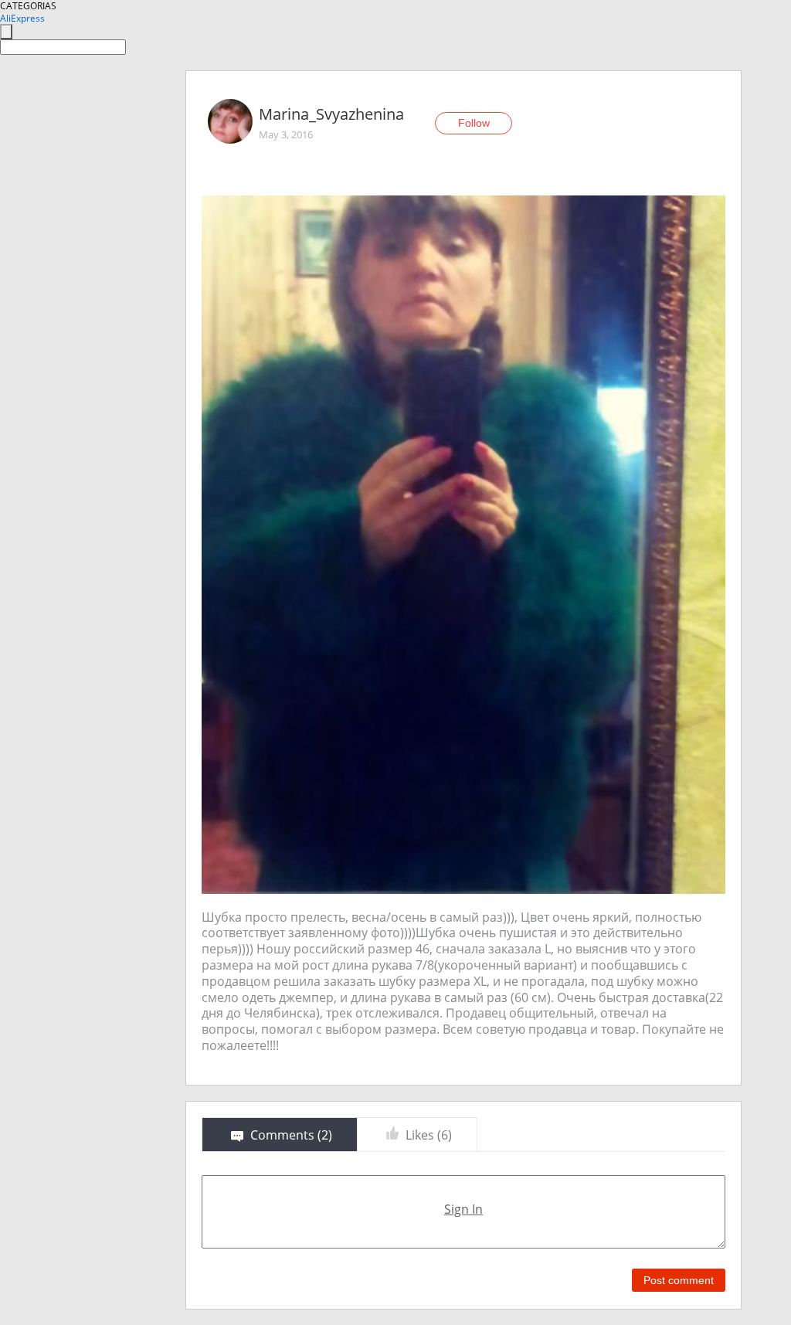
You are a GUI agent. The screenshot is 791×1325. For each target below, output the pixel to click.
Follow (474, 123)
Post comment (678, 1280)
